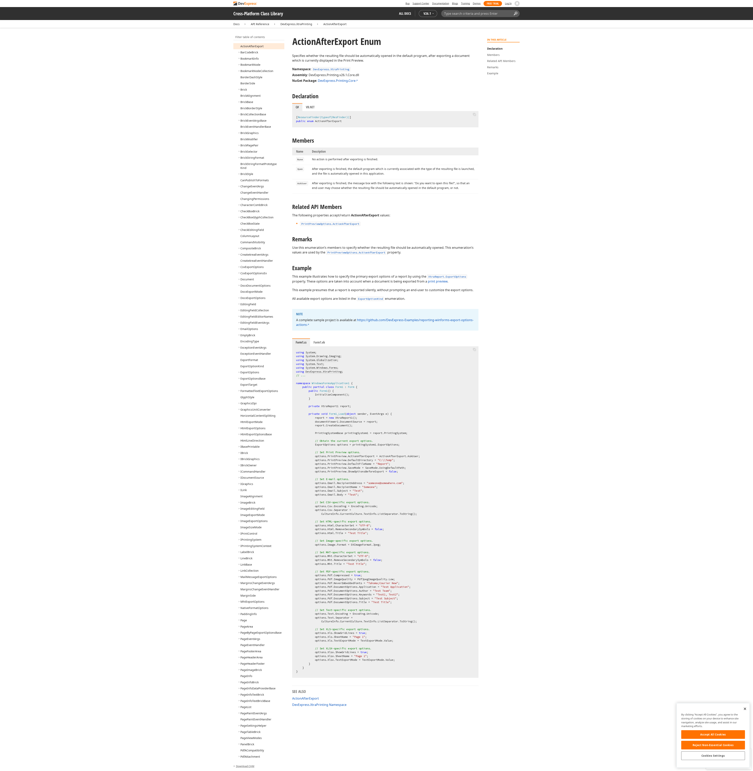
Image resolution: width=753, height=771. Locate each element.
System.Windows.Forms (321, 367)
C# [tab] (297, 107)
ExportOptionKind (370, 299)
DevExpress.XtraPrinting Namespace (319, 705)
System (310, 352)
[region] (713, 735)
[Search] (515, 13)
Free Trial (493, 3)
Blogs (455, 3)
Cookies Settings (713, 755)
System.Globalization (321, 360)
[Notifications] (517, 3)
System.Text (314, 364)
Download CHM (245, 766)
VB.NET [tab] (310, 107)
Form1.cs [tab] (301, 342)
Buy (408, 3)
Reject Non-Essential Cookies (713, 745)
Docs (236, 24)
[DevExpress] (245, 4)
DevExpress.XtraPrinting (296, 24)
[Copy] (474, 114)
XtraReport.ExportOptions (447, 276)
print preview (437, 281)
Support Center (421, 3)
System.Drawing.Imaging (323, 356)
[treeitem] (252, 46)
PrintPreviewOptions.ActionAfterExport (356, 252)
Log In (508, 3)
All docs (405, 13)
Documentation (440, 3)
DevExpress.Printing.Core (337, 80)
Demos (477, 3)
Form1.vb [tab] (319, 342)
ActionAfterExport (334, 24)
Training (465, 3)
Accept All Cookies (713, 734)
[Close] (745, 708)
